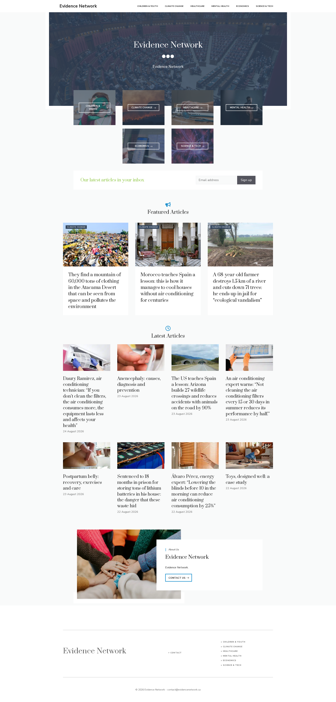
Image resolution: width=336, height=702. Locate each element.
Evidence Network (78, 6)
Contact (176, 652)
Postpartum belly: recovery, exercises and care (82, 482)
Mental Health (220, 6)
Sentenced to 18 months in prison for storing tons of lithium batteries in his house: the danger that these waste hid (139, 491)
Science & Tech (264, 6)
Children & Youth (147, 6)
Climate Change (174, 6)
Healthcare (197, 6)
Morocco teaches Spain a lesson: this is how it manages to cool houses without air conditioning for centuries (168, 287)
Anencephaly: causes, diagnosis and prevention (139, 384)
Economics (242, 6)
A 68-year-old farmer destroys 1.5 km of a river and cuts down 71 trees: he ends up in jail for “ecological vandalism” (239, 287)
